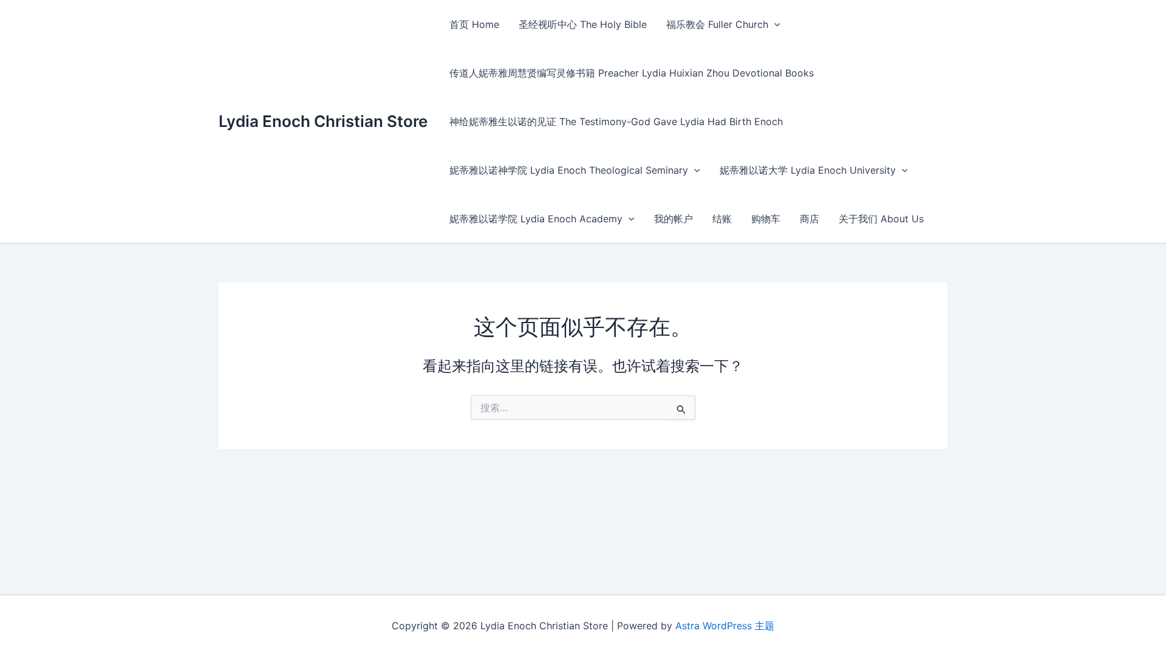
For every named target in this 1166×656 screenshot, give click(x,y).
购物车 (765, 219)
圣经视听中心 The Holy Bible (583, 24)
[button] (774, 24)
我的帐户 (673, 219)
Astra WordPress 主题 (724, 626)
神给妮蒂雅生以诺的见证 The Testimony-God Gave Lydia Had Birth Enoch (616, 121)
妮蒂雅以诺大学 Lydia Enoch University (808, 170)
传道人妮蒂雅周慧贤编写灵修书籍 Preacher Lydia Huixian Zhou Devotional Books (631, 73)
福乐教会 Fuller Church (717, 24)
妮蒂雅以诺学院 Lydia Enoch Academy (535, 219)
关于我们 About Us (881, 219)
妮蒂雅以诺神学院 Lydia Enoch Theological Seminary (568, 170)
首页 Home (474, 24)
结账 (722, 219)
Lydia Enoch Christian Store (323, 121)
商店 (809, 219)
